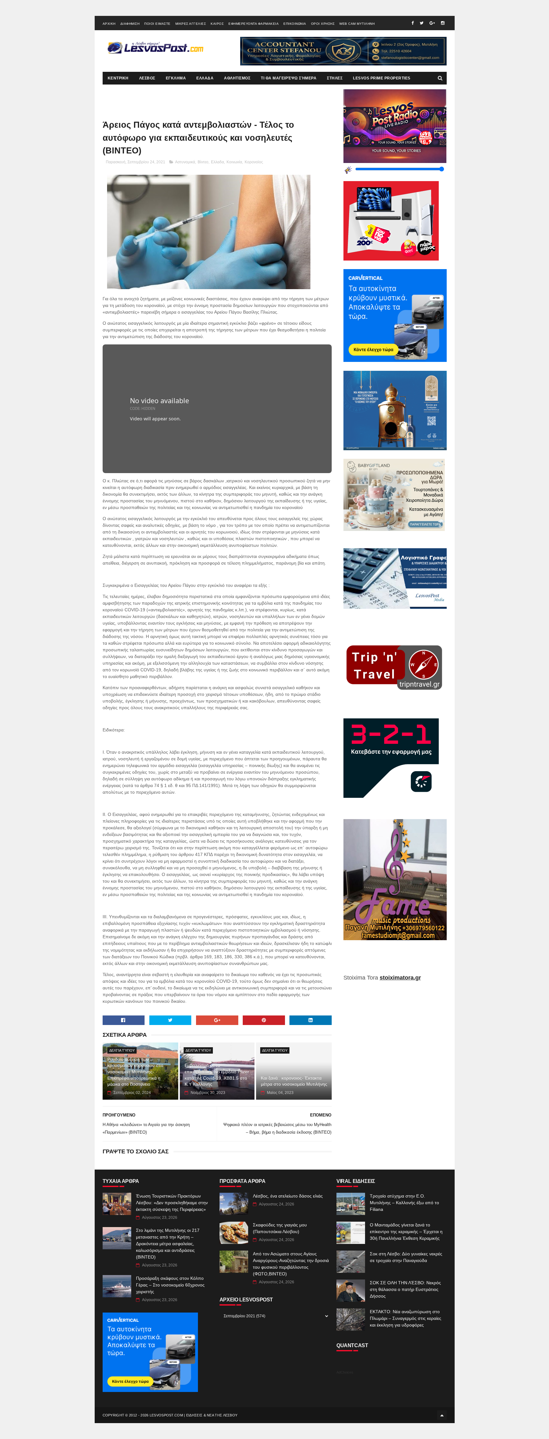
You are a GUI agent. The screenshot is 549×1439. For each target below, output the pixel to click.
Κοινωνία (234, 162)
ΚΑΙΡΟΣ (217, 23)
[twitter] (421, 23)
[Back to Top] (442, 1415)
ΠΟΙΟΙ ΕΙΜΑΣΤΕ (157, 23)
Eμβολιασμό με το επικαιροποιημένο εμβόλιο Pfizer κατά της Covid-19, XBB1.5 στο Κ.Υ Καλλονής (217, 1075)
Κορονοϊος (254, 162)
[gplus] (432, 23)
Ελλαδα (217, 162)
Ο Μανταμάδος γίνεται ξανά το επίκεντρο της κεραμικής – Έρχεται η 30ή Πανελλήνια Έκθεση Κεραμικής (406, 1231)
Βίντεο (203, 162)
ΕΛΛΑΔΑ (205, 78)
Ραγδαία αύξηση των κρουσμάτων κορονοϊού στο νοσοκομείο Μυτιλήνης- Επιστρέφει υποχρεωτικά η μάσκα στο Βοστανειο (135, 1072)
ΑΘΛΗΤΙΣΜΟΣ (237, 78)
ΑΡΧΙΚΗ (109, 23)
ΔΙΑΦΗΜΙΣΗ (130, 23)
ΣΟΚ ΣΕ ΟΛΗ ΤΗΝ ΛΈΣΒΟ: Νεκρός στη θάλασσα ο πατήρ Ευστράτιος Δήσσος (405, 1289)
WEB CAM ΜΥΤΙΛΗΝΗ (357, 23)
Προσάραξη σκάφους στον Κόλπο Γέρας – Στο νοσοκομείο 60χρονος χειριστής (170, 1285)
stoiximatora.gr (400, 977)
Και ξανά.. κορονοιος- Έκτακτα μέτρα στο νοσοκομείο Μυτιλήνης (294, 1081)
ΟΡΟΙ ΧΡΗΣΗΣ (323, 23)
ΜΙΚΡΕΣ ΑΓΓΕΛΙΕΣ (190, 23)
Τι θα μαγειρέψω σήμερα (288, 78)
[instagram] (443, 23)
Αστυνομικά (185, 162)
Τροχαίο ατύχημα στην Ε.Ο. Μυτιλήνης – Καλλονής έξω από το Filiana (404, 1202)
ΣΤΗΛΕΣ (334, 78)
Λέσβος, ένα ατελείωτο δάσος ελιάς (288, 1195)
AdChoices (344, 1372)
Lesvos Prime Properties (381, 78)
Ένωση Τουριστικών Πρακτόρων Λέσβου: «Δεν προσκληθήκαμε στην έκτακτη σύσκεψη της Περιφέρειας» (172, 1202)
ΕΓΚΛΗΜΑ (176, 78)
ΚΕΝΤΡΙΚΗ (118, 78)
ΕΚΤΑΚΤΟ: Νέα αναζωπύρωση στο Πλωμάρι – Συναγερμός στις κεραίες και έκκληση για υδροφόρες (405, 1318)
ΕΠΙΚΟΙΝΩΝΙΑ (294, 23)
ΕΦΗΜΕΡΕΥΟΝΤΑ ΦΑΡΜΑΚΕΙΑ (253, 23)
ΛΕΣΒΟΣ (147, 78)
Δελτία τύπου (122, 1050)
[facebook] (412, 23)
